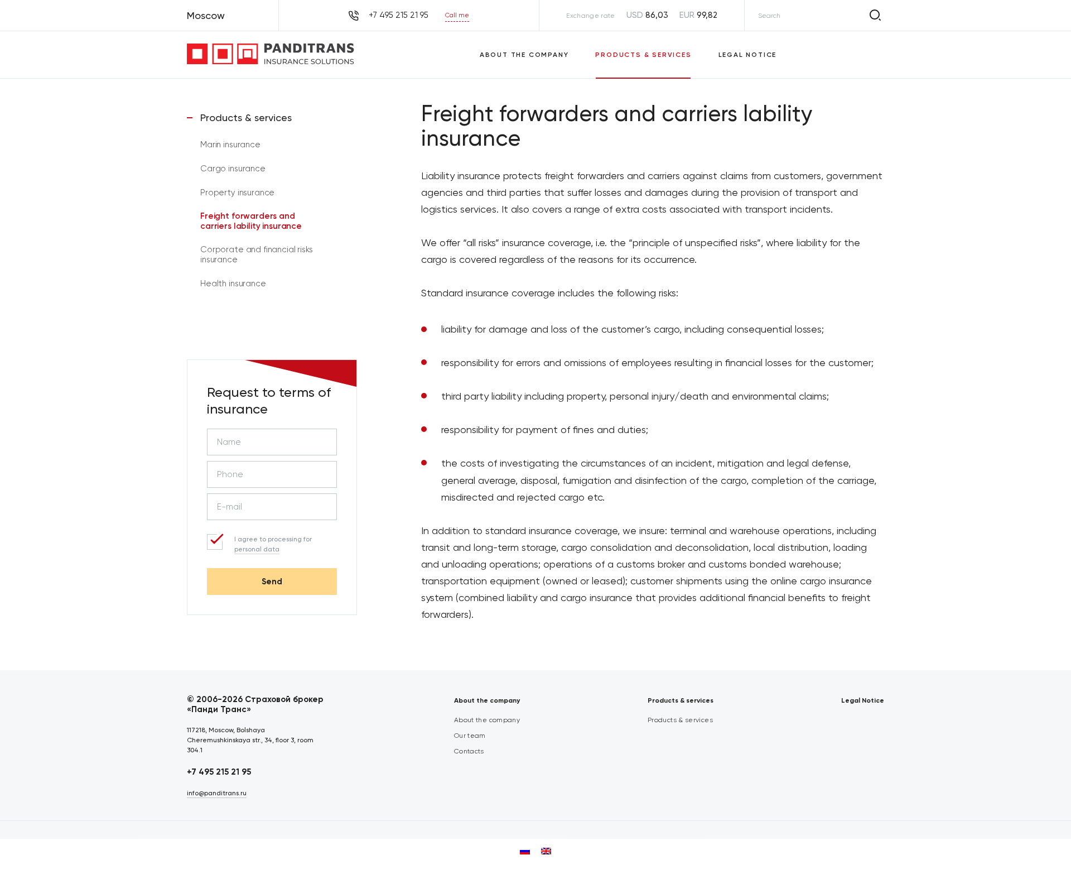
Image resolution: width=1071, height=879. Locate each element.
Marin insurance (230, 145)
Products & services (643, 55)
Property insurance (237, 193)
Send (272, 582)
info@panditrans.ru (217, 793)
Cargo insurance (233, 169)
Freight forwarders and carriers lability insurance (251, 221)
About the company (524, 55)
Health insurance (233, 283)
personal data (256, 549)
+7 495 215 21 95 (219, 772)
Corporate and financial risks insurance (256, 254)
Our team (470, 735)
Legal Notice (747, 55)
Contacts (469, 751)
